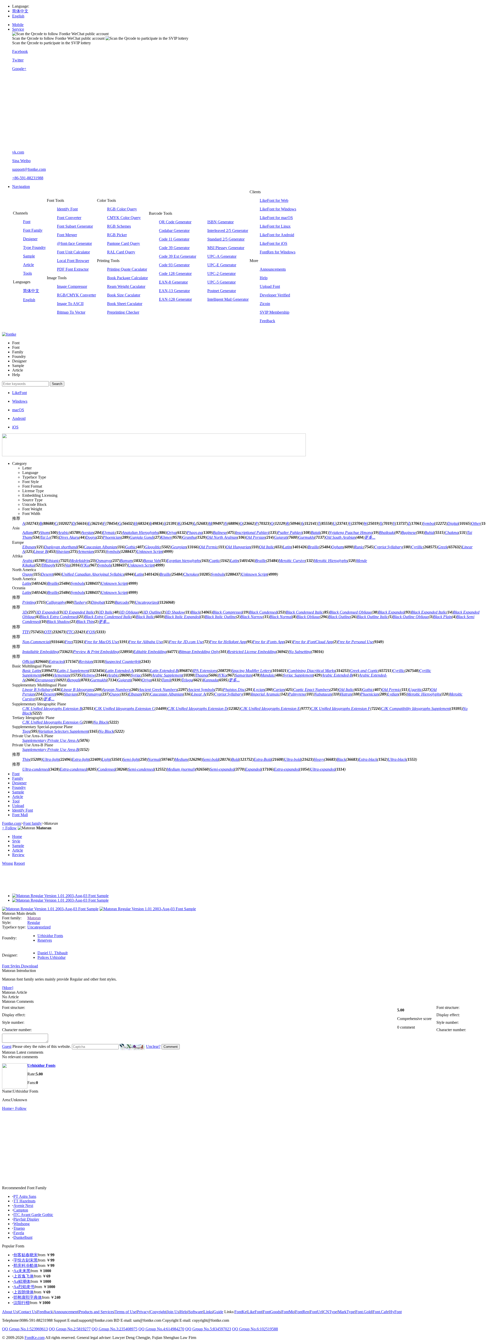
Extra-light (80, 759)
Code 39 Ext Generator (177, 256)
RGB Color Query (122, 209)
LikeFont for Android (277, 235)
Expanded (253, 769)
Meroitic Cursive (292, 560)
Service (18, 29)
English (18, 16)
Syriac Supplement (298, 675)
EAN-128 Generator (175, 299)
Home (17, 836)
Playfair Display (26, 1219)
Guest (6, 1046)
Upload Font (270, 286)
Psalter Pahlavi (289, 532)
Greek (442, 547)
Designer (30, 239)
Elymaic (108, 532)
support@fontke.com (29, 169)
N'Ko (85, 565)
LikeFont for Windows (278, 209)
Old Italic (266, 547)
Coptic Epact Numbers (311, 689)
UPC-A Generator (221, 256)
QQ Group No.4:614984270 (161, 1329)
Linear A (198, 694)
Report (19, 863)
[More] (7, 988)
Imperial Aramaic (265, 694)
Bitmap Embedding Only (199, 651)
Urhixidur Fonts (50, 936)
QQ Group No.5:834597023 (208, 1329)
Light (106, 759)
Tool (15, 801)
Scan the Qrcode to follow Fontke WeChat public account (58, 38)
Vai (67, 565)
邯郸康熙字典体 (27, 1297)
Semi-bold (210, 759)
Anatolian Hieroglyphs (140, 532)
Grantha (189, 537)
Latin (287, 547)
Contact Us (27, 1312)
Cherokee (190, 574)
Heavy (319, 759)
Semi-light (131, 759)
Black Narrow (251, 617)
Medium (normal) (181, 769)
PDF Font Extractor (73, 269)
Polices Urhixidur (51, 957)
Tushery (80, 602)
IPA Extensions (205, 670)
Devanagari (45, 680)
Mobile (18, 25)
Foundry (19, 787)
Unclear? (153, 1046)
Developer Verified (275, 295)
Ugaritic (415, 689)
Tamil (166, 680)
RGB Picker (117, 235)
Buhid (429, 532)
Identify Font (67, 209)
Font (26, 222)
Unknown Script (149, 551)
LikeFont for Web (274, 200)
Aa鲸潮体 (21, 1281)
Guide (218, 1312)
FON (91, 632)
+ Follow (9, 828)
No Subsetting (300, 651)
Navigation (21, 186)
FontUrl (316, 1312)
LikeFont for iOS (273, 243)
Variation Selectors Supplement (63, 731)
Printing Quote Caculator (127, 269)
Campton (20, 1210)
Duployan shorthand (60, 547)
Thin (26, 759)
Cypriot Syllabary (388, 547)
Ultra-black (397, 759)
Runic (358, 547)
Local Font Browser (73, 260)
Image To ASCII (70, 303)
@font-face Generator (74, 243)
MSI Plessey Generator (225, 248)
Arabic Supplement (167, 675)
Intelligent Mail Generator (228, 299)
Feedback (267, 321)
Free (68, 642)
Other (475, 523)
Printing (28, 602)
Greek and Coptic (364, 670)
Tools (27, 273)
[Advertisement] (248, 110)
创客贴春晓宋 (25, 1255)
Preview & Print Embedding (96, 651)
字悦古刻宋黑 (25, 1260)
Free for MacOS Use (101, 642)
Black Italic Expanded (182, 617)
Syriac (136, 675)
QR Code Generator (175, 222)
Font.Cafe (381, 1312)
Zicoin (265, 303)
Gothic (130, 547)
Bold (235, 759)
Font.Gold (363, 1312)
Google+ (19, 69)
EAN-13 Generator (174, 291)
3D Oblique (128, 612)
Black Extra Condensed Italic (107, 617)
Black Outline (339, 617)
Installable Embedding (40, 651)
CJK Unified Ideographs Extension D (197, 708)
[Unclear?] (132, 1047)
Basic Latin (31, 670)
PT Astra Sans (24, 1196)
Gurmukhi (306, 537)
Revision (86, 661)
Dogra (91, 537)
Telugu (186, 680)
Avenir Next (23, 1205)
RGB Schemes (119, 226)
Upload (18, 806)
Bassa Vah (151, 560)
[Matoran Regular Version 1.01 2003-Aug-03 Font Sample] (60, 896)
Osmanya (103, 560)
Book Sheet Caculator (124, 303)
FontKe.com (35, 1337)
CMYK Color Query (124, 217)
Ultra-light (50, 759)
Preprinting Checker (123, 312)
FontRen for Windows (277, 252)
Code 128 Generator (175, 273)
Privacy (143, 1312)
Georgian (178, 547)
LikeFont (254, 1312)
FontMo (287, 1312)
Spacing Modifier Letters (251, 670)
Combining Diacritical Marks (311, 670)
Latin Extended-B (164, 670)
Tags (26, 731)
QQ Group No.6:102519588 (255, 1329)
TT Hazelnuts (24, 1201)
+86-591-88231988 (27, 178)
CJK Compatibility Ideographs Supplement (415, 708)
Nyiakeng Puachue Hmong (350, 532)
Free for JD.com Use (186, 642)
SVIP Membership (274, 312)
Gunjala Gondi (142, 537)
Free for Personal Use (355, 642)
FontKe (240, 1312)
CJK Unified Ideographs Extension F (340, 708)
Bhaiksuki (387, 532)
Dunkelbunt (22, 1237)
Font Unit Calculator (73, 252)
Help (264, 278)
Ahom (44, 532)
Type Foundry (34, 247)
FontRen (302, 1312)
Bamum (126, 560)
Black (195, 612)
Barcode (121, 602)
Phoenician (112, 537)
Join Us (173, 1312)
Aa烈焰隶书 (23, 1287)
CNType (330, 1312)
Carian (279, 689)
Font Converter (69, 217)
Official (28, 661)
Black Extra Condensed (59, 617)
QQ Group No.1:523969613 (25, 1329)
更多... (369, 537)
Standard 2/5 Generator (226, 239)
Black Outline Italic (372, 617)
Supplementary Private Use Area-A (50, 740)
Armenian (86, 551)
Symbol (429, 523)
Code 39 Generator (174, 248)
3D (24, 612)
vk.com (18, 152)
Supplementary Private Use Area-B (50, 749)
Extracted (56, 661)
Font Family (33, 230)
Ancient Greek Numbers (158, 689)
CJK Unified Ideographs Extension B (52, 708)
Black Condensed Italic (304, 612)
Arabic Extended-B (337, 675)
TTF (25, 632)
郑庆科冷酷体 (25, 1265)
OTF (48, 632)
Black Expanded (391, 612)
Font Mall (20, 815)
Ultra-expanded (322, 769)
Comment (171, 1047)
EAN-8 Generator (173, 282)
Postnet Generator (221, 291)
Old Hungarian (238, 547)
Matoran (34, 918)
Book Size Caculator (123, 295)
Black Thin (85, 621)
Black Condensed (263, 612)
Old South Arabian (340, 537)
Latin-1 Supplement (73, 670)
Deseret (47, 574)
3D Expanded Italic (78, 612)
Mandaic (267, 675)
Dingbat (97, 602)
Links (208, 1312)
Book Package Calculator (127, 278)
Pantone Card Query (123, 243)
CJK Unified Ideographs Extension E (270, 708)
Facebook (20, 51)
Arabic (63, 532)
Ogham (337, 547)
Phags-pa (194, 532)
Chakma (451, 532)
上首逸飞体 (23, 1276)
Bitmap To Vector (71, 312)
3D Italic (106, 612)
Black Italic (145, 617)
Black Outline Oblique (411, 617)
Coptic (214, 560)
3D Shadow (175, 612)
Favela (18, 1233)
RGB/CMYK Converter (76, 295)
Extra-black (367, 759)
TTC (70, 632)
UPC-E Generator (221, 265)
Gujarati (281, 537)
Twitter (18, 60)
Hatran (346, 694)
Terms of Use (125, 1312)
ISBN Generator (220, 222)
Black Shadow (58, 621)
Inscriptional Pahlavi (252, 532)
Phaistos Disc (234, 689)
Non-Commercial (36, 642)
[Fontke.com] (9, 334)
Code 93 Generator (174, 265)
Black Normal (281, 617)
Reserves (44, 940)
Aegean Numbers (116, 689)
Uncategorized (146, 602)
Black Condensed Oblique (351, 612)
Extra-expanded (286, 769)
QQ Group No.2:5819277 (70, 1329)
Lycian (259, 689)
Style (16, 841)
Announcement (65, 1312)
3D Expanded (47, 612)
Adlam (27, 532)
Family (17, 778)
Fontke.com (11, 823)
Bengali (73, 680)
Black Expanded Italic (429, 612)
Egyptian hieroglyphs (183, 560)
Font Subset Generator (75, 226)
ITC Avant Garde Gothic (33, 1214)
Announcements (273, 269)
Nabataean (323, 694)
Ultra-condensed (35, 769)
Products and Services (96, 1312)
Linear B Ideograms (77, 689)
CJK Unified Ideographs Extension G (52, 722)
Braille (313, 547)
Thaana (201, 675)
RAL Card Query (121, 252)
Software (195, 1312)
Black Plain (442, 617)
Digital (452, 523)
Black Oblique (308, 617)
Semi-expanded (222, 769)
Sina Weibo (21, 161)
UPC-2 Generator (221, 273)
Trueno (19, 1228)
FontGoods (272, 1312)
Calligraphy (55, 602)
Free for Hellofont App (228, 642)
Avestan (87, 532)
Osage (27, 574)
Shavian (62, 551)
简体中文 (20, 11)
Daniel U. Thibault (52, 953)
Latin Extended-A (119, 670)
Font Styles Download (20, 966)
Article (28, 265)
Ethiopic (52, 560)
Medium (181, 759)
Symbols (113, 551)
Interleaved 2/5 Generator (227, 230)
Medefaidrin (79, 560)
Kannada (210, 680)
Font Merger (67, 235)
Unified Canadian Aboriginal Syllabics (93, 574)
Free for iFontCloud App (313, 642)
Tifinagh (47, 565)
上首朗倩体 (23, 1292)
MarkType (346, 1312)
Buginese (408, 532)
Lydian (392, 694)
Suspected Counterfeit (122, 661)
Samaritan (243, 675)
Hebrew (88, 675)
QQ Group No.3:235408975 (114, 1329)
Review (18, 855)
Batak (315, 532)
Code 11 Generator (174, 239)
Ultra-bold (292, 759)
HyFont (395, 1312)
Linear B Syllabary (37, 689)
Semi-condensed (141, 769)
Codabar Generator (174, 230)
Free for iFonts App (268, 642)
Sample (29, 256)
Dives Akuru (69, 537)
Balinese (220, 532)
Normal (154, 759)
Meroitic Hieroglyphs (331, 560)
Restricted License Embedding (252, 651)
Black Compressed (227, 612)
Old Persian (255, 537)
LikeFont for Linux (275, 226)
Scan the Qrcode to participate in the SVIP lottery (51, 43)
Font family (32, 823)
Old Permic (208, 547)
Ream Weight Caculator (126, 286)
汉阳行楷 (21, 1302)
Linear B (40, 551)
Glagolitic (152, 547)
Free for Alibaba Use (146, 642)
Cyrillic (417, 547)
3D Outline (152, 612)
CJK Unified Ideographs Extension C (125, 708)
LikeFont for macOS (276, 217)
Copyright (158, 1312)
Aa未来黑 (21, 1271)
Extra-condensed (73, 769)
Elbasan (28, 547)
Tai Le (45, 537)
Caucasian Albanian (100, 547)
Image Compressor (72, 286)
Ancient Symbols (201, 689)
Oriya (171, 532)
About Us (10, 1312)
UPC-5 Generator (221, 282)
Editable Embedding (149, 651)
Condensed (106, 769)
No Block (100, 722)
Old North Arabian (222, 537)
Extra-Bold (262, 759)
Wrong (7, 863)
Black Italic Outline (220, 617)
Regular (33, 922)
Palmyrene (297, 694)
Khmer (166, 537)
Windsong (21, 1224)
